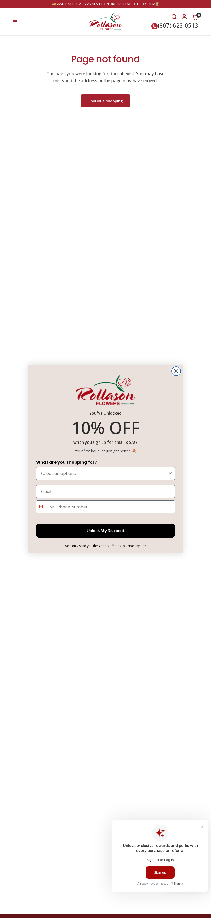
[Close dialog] (176, 371)
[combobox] (104, 473)
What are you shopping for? (66, 462)
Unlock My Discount (106, 530)
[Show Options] (170, 473)
